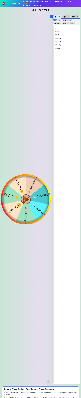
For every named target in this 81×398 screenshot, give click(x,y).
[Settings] (48, 381)
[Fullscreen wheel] (44, 5)
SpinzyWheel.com (13, 3)
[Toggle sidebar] (51, 16)
